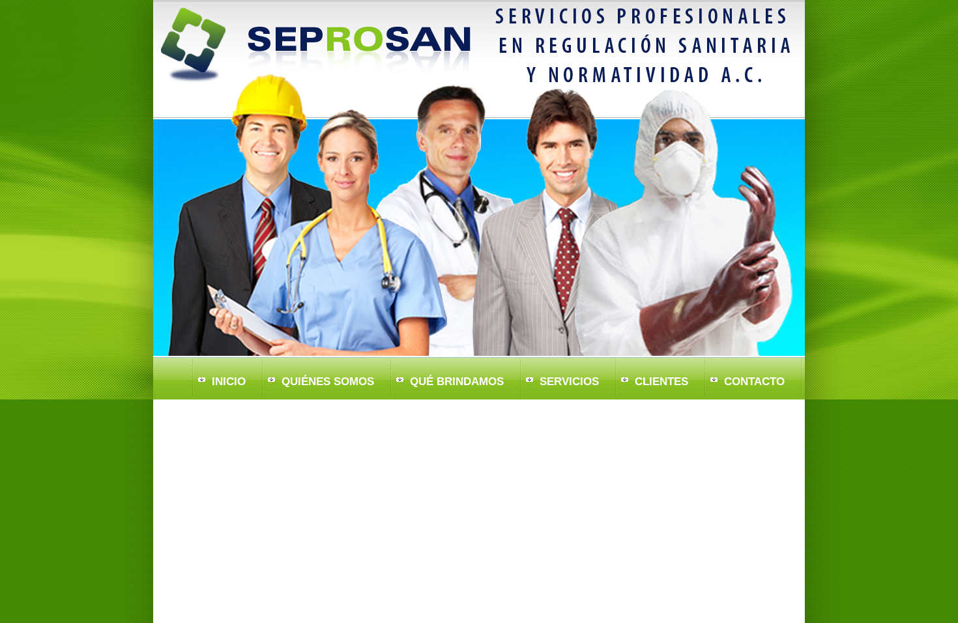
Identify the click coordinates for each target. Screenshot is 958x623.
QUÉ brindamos (457, 381)
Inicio (229, 381)
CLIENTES (661, 381)
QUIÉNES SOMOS (328, 381)
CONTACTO (754, 381)
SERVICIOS (569, 381)
